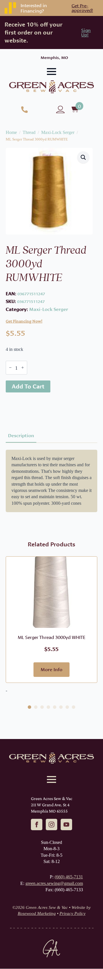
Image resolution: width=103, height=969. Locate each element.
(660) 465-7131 (69, 876)
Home (11, 132)
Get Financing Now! (24, 321)
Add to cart (28, 386)
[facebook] (36, 824)
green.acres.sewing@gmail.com (54, 883)
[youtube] (66, 824)
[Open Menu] (51, 71)
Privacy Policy (73, 913)
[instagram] (51, 824)
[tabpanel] (51, 481)
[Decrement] (10, 367)
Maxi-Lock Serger (57, 132)
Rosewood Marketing (37, 913)
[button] (83, 157)
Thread (29, 132)
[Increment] (22, 367)
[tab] (21, 435)
